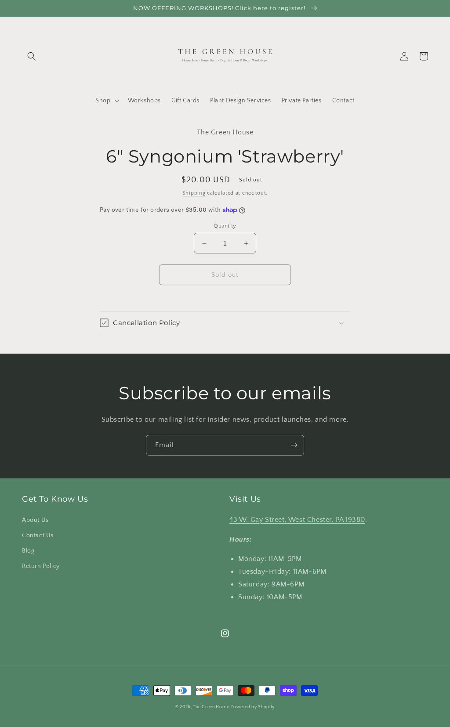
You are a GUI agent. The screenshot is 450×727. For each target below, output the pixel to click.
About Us (35, 520)
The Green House (211, 707)
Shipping (194, 193)
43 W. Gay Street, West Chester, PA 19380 (297, 520)
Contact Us (38, 535)
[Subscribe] (294, 445)
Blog (28, 550)
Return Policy (41, 566)
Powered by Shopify (253, 707)
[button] (31, 56)
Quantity (225, 226)
